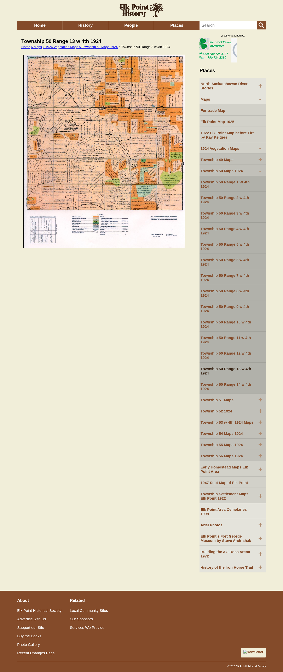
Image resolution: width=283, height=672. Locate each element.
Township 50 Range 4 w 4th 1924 (225, 231)
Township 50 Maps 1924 (231, 170)
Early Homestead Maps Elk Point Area (231, 469)
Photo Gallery (28, 645)
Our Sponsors (81, 619)
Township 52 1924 (231, 411)
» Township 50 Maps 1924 (98, 47)
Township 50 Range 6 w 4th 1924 (225, 262)
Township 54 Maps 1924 (231, 433)
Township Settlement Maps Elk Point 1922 (231, 496)
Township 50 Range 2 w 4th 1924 (225, 200)
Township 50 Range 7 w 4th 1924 (225, 277)
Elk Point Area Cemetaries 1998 (224, 511)
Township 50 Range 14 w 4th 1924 (226, 386)
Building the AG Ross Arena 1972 (231, 554)
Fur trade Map (213, 111)
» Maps (36, 47)
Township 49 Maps (231, 159)
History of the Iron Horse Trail (231, 567)
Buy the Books (29, 636)
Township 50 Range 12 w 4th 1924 (226, 355)
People (131, 25)
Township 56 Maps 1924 (231, 455)
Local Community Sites (89, 611)
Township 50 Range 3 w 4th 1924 (225, 215)
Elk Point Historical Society (39, 611)
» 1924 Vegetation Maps (61, 47)
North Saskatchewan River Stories (231, 86)
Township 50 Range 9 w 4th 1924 (225, 309)
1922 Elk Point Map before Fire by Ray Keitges (228, 135)
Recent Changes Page (36, 653)
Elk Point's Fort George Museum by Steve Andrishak (231, 538)
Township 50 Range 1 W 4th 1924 (225, 184)
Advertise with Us (31, 619)
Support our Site (30, 628)
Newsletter (255, 652)
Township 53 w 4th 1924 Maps (231, 422)
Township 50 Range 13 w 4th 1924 (226, 371)
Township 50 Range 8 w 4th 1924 (225, 293)
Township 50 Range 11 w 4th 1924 (226, 340)
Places (176, 25)
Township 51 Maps (231, 399)
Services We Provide (87, 628)
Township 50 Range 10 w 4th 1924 (226, 324)
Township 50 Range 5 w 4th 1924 (225, 246)
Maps (231, 99)
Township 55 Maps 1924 (231, 444)
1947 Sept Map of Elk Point (224, 483)
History (85, 25)
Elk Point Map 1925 (217, 122)
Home (40, 25)
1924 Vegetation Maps (231, 148)
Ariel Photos (231, 524)
